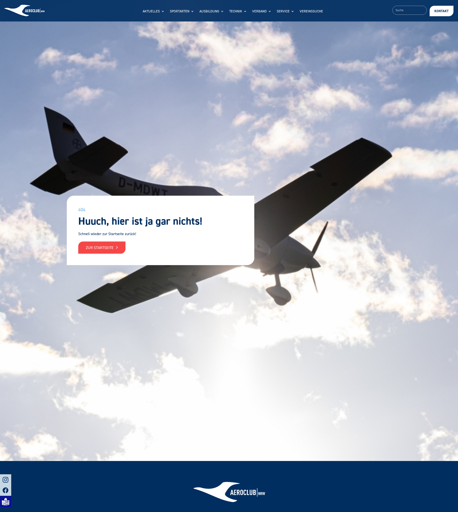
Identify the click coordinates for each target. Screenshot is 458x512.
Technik (235, 12)
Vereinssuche (311, 12)
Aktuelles (151, 12)
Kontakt (441, 11)
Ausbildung (209, 12)
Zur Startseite (100, 247)
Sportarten (179, 12)
